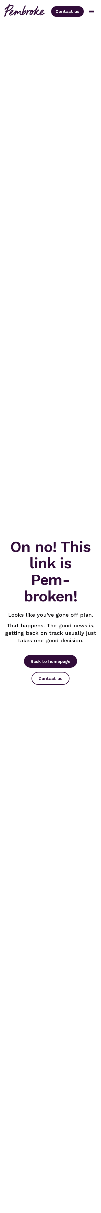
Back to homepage (50, 661)
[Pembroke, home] (24, 11)
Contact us (67, 11)
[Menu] (91, 11)
